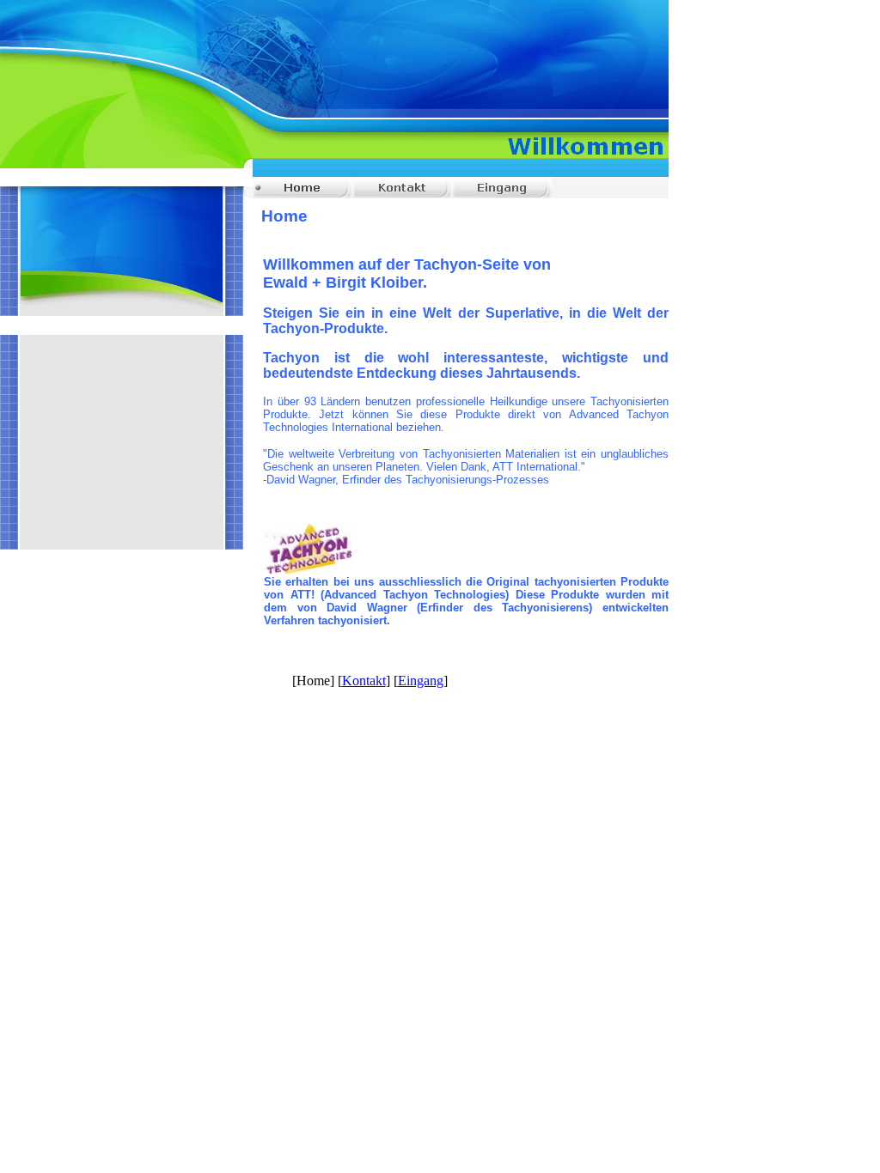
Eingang (420, 680)
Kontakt (364, 680)
